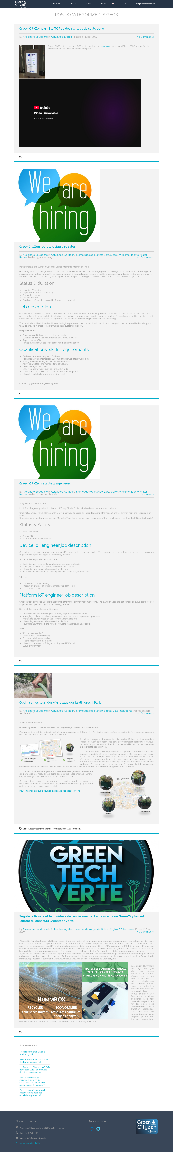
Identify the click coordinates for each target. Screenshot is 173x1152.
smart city (76, 829)
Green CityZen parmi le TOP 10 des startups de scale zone (61, 28)
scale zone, (106, 46)
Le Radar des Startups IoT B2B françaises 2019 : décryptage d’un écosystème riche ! (35, 1069)
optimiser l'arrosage (61, 829)
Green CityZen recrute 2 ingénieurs (45, 483)
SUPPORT (123, 4)
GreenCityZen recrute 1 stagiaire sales (47, 246)
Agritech (69, 254)
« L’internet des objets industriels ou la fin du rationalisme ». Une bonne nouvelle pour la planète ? (32, 1081)
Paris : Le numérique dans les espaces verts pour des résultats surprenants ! (33, 1092)
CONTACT (102, 4)
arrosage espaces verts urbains (37, 829)
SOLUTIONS (55, 4)
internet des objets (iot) (89, 254)
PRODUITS (72, 4)
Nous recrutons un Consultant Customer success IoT (34, 1060)
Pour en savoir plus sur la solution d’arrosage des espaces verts (49, 791)
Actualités (57, 36)
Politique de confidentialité (145, 4)
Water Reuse (126, 929)
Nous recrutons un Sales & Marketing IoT (32, 1053)
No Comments (145, 36)
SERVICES (87, 4)
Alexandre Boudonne (35, 36)
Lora (106, 254)
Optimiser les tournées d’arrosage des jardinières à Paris (60, 702)
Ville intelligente (129, 254)
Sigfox (68, 36)
